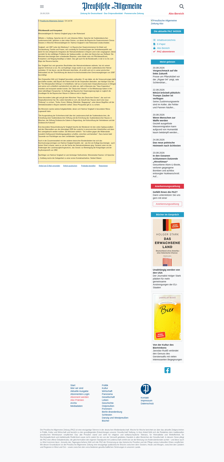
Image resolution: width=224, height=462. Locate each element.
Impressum (146, 400)
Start (72, 385)
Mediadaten (76, 406)
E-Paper (161, 44)
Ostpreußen (108, 406)
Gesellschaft (108, 397)
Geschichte (108, 403)
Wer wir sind (76, 388)
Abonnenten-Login (79, 394)
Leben (105, 400)
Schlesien (107, 414)
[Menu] (42, 6)
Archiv (73, 403)
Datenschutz (147, 403)
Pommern (107, 409)
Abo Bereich (163, 48)
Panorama (107, 394)
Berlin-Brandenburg (112, 412)
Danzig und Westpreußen (115, 417)
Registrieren (103, 166)
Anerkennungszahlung (167, 204)
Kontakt (145, 397)
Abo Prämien (77, 400)
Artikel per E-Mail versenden (49, 166)
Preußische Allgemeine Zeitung (51, 21)
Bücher (105, 420)
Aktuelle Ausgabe (79, 391)
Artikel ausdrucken (70, 166)
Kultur (105, 388)
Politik (105, 385)
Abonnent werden (79, 397)
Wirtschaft (107, 391)
